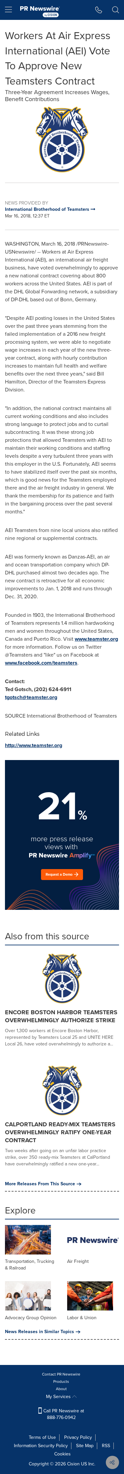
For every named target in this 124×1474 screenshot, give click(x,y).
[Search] (115, 10)
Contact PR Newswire (61, 1374)
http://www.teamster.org (33, 745)
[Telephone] (98, 10)
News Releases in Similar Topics (39, 1331)
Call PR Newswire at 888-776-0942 (63, 1414)
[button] (62, 139)
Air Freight (78, 1261)
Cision (73, 1463)
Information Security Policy (41, 1445)
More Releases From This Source (40, 1184)
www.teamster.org (96, 639)
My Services (59, 1396)
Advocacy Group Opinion (31, 1317)
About (61, 1389)
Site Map (85, 1445)
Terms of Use (42, 1437)
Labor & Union (82, 1317)
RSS (106, 1445)
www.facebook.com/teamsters (41, 663)
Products (61, 1382)
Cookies (62, 1453)
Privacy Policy (78, 1437)
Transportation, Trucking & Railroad (29, 1264)
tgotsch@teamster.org (31, 697)
